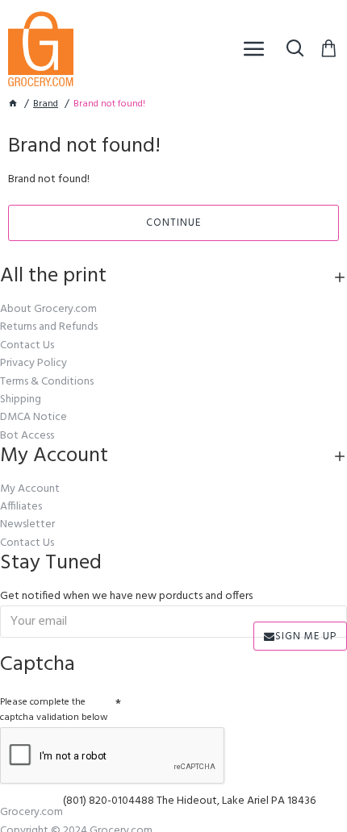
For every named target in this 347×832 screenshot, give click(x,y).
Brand (45, 104)
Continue (173, 222)
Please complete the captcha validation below (54, 710)
